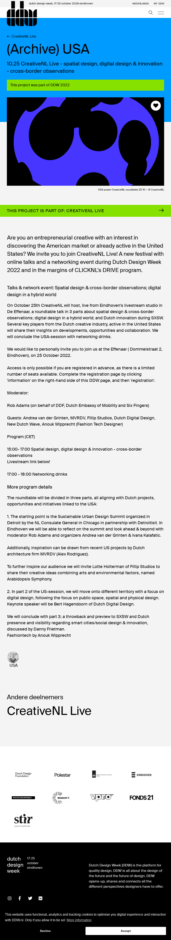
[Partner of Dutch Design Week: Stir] (23, 820)
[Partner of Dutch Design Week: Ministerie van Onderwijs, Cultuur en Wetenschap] (102, 775)
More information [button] (79, 920)
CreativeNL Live (24, 36)
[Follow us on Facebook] (19, 898)
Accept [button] (126, 930)
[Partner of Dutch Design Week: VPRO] (102, 798)
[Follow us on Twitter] (30, 898)
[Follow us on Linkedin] (40, 898)
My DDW (159, 3)
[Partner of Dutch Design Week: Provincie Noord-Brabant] (23, 798)
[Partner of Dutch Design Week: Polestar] (62, 775)
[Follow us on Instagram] (9, 898)
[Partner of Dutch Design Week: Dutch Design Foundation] (23, 775)
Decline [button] (45, 930)
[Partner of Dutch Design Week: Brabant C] (62, 798)
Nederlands (140, 3)
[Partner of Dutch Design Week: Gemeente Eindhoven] (141, 775)
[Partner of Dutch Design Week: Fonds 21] (141, 798)
